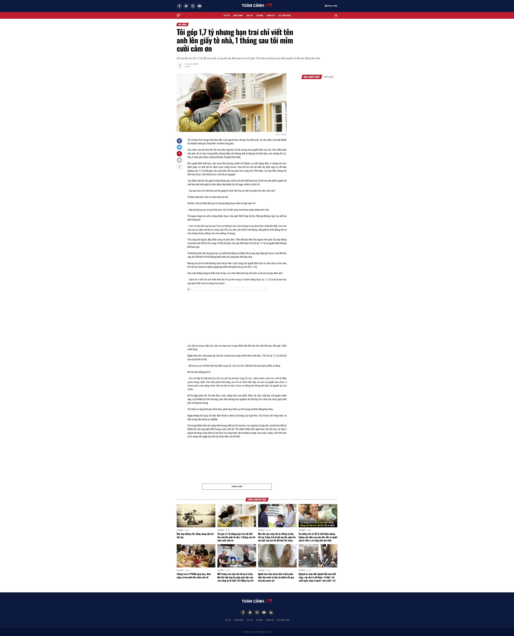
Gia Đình (259, 620)
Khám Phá (271, 15)
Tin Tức (228, 620)
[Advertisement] (223, 31)
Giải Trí (250, 620)
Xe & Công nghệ (284, 15)
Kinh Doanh (238, 620)
